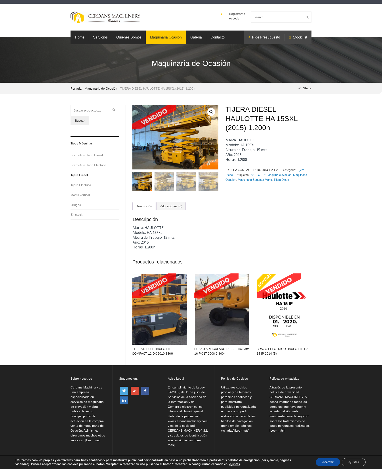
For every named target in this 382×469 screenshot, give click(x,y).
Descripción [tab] (144, 206)
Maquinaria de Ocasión (101, 88)
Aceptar (327, 462)
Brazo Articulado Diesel (87, 155)
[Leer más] (92, 440)
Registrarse (237, 13)
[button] (211, 112)
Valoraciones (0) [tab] (171, 206)
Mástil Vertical (80, 195)
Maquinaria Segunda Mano (255, 179)
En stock (76, 214)
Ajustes (234, 464)
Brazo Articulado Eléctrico (88, 165)
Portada (76, 88)
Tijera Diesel (282, 179)
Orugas (76, 205)
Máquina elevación (279, 175)
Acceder (235, 18)
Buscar (80, 120)
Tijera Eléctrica (81, 185)
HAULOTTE (258, 175)
